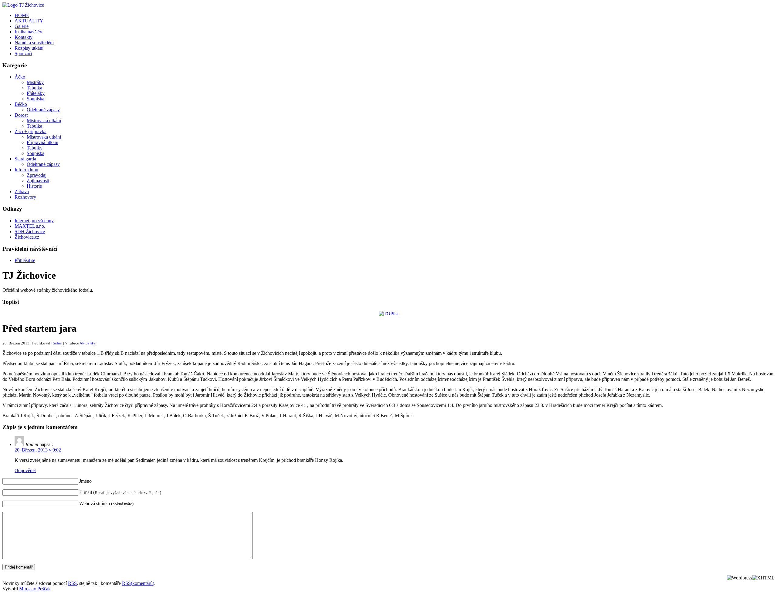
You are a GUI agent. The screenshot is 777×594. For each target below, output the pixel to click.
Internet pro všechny (34, 220)
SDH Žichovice (30, 231)
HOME (22, 15)
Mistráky (35, 82)
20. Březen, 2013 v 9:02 (38, 449)
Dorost (21, 115)
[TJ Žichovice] (23, 5)
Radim (56, 343)
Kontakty (23, 37)
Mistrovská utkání (44, 120)
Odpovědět (25, 470)
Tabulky (34, 147)
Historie (34, 186)
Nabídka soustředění (34, 42)
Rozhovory (25, 197)
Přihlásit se (25, 260)
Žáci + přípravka (30, 131)
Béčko (21, 104)
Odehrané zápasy (43, 109)
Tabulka (34, 87)
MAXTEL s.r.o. (30, 226)
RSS (72, 583)
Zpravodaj (36, 175)
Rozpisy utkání (29, 48)
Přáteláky (36, 93)
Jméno (85, 481)
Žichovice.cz (27, 237)
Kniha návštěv (28, 31)
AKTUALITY (29, 20)
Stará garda (25, 158)
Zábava (22, 191)
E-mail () (120, 492)
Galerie (22, 26)
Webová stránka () (106, 503)
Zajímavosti (38, 180)
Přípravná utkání (42, 142)
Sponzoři (23, 53)
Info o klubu (26, 169)
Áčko (20, 76)
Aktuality (87, 343)
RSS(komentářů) (138, 583)
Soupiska (35, 98)
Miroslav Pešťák (35, 588)
